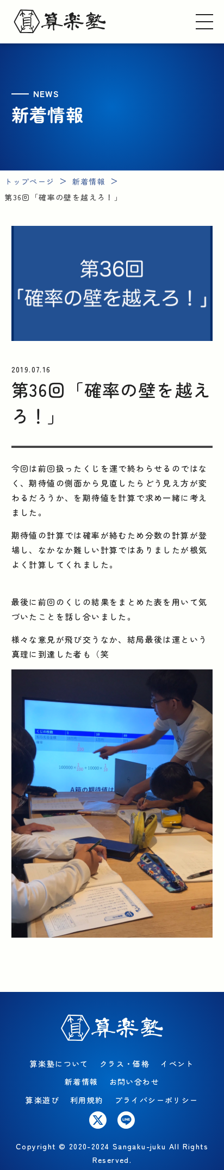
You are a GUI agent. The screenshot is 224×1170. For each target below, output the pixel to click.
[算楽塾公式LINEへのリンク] (126, 1120)
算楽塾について (59, 1063)
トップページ (29, 181)
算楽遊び (42, 1100)
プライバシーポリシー (156, 1100)
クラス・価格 (124, 1063)
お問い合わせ (134, 1081)
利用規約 (87, 1100)
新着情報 (89, 181)
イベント (177, 1063)
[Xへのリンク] (98, 1120)
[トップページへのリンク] (60, 21)
